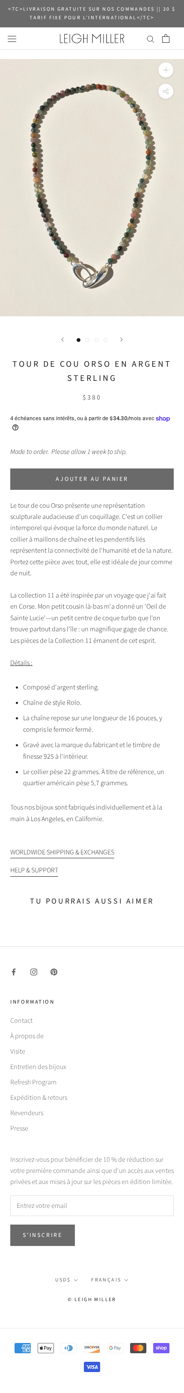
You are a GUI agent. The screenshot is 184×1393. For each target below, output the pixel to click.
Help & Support (34, 870)
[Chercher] (150, 38)
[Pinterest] (53, 971)
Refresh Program (33, 1082)
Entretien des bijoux (38, 1067)
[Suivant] (121, 340)
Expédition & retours (38, 1097)
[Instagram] (33, 971)
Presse (19, 1128)
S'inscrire (42, 1235)
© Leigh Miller (92, 1299)
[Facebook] (13, 971)
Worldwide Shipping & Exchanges (62, 852)
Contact (21, 1020)
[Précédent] (62, 340)
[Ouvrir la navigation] (12, 38)
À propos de (27, 1036)
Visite (17, 1051)
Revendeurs (26, 1113)
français (106, 1280)
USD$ (63, 1280)
